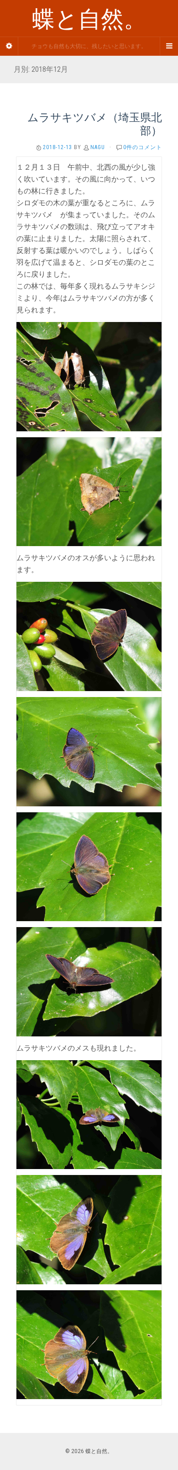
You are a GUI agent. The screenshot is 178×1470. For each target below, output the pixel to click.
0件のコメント (142, 147)
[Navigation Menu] (169, 46)
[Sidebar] (9, 46)
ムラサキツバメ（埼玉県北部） (94, 124)
